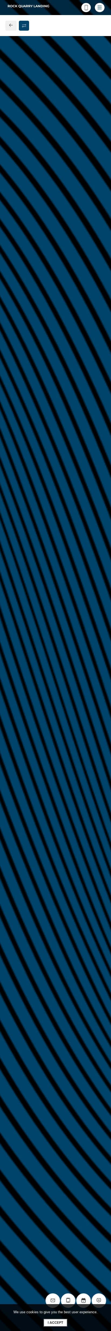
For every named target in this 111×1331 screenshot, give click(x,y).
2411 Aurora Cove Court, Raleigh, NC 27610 (53, 361)
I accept (55, 1323)
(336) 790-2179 (25, 373)
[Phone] (86, 7)
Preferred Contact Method (39, 467)
